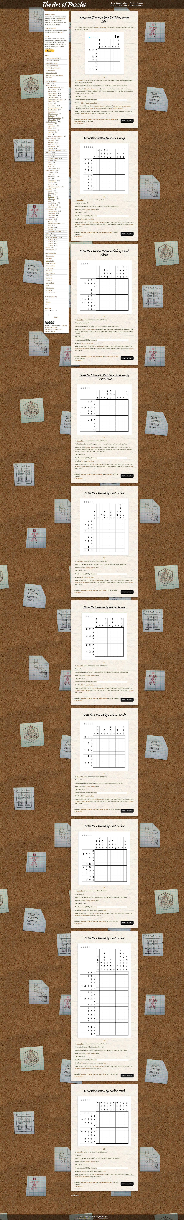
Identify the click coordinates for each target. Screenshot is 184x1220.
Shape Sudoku (52, 106)
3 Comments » (78, 592)
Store (113, 3)
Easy (47, 299)
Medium (48, 302)
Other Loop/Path (52, 207)
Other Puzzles (49, 209)
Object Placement (51, 138)
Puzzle (47, 233)
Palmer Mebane (50, 273)
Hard (47, 304)
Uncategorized (50, 249)
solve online (80, 80)
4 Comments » (78, 478)
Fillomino (50, 172)
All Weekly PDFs (50, 70)
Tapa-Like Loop (52, 203)
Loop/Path (49, 189)
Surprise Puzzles (52, 211)
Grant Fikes (49, 258)
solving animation (91, 103)
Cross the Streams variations (122, 106)
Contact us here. (103, 1218)
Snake (49, 201)
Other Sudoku (52, 120)
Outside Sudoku (52, 110)
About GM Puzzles (116, 5)
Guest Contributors (51, 293)
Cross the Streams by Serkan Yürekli (104, 715)
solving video (90, 219)
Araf (49, 178)
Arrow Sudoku (52, 91)
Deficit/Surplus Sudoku (54, 118)
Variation (48, 235)
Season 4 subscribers (100, 27)
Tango (49, 134)
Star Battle (51, 140)
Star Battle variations (116, 108)
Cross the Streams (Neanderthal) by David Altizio (104, 253)
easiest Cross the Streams (82, 224)
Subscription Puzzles (51, 237)
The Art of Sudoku (136, 5)
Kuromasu (51, 185)
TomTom (50, 124)
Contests (50, 229)
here (61, 32)
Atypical (48, 83)
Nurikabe (50, 160)
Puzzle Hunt (51, 215)
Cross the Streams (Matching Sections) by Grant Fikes (104, 377)
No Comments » (79, 123)
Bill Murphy (49, 290)
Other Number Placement (55, 136)
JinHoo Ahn (49, 275)
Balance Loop (51, 199)
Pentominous (51, 176)
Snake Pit (50, 182)
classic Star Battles (95, 108)
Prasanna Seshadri (51, 263)
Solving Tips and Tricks (54, 223)
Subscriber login (122, 3)
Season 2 (50, 243)
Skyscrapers (51, 126)
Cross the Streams (53, 158)
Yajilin (49, 195)
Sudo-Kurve (51, 112)
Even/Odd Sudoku (53, 97)
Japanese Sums (52, 130)
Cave (49, 174)
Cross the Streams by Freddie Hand (104, 1091)
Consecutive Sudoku (53, 108)
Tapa (49, 154)
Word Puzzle (51, 213)
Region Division (50, 170)
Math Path (51, 132)
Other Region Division (54, 187)
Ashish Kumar (49, 268)
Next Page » (75, 1195)
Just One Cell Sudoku (54, 87)
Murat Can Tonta (50, 266)
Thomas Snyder (50, 256)
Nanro (49, 162)
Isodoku (50, 103)
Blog (126, 5)
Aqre (49, 166)
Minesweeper (51, 146)
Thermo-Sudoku (52, 93)
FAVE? (124, 121)
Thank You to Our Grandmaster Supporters (54, 76)
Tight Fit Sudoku (52, 95)
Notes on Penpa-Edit (51, 73)
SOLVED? (129, 121)
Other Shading (52, 168)
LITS (49, 156)
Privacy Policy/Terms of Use (83, 1218)
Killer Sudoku (51, 101)
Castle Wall (51, 197)
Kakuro (50, 128)
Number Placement (51, 122)
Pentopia (50, 148)
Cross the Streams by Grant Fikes (104, 493)
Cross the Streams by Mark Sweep (104, 138)
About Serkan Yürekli (51, 63)
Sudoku (48, 85)
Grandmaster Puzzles (105, 232)
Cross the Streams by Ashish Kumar (104, 607)
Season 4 (50, 239)
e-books (131, 224)
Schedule (50, 227)
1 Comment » (78, 700)
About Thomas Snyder (52, 65)
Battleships (51, 142)
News (49, 225)
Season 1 (50, 245)
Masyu (50, 191)
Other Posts (49, 219)
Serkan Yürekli (50, 261)
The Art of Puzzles (63, 4)
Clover (47, 285)
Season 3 (50, 241)
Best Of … (50, 221)
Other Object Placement (54, 150)
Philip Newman (50, 288)
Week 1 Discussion (86, 113)
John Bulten (49, 270)
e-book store (61, 19)
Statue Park (51, 144)
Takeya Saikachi (50, 283)
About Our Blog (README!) (53, 58)
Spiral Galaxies (52, 180)
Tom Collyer (49, 278)
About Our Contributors (52, 60)
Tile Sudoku (51, 116)
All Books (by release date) (53, 68)
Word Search (51, 217)
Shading (48, 152)
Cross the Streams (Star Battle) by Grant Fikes (104, 19)
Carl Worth (49, 280)
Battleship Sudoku (53, 114)
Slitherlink (51, 193)
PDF (104, 77)
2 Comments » (78, 236)
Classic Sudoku (52, 89)
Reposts (48, 247)
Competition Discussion (54, 231)
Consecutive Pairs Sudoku (55, 99)
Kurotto (50, 164)
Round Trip (51, 205)
